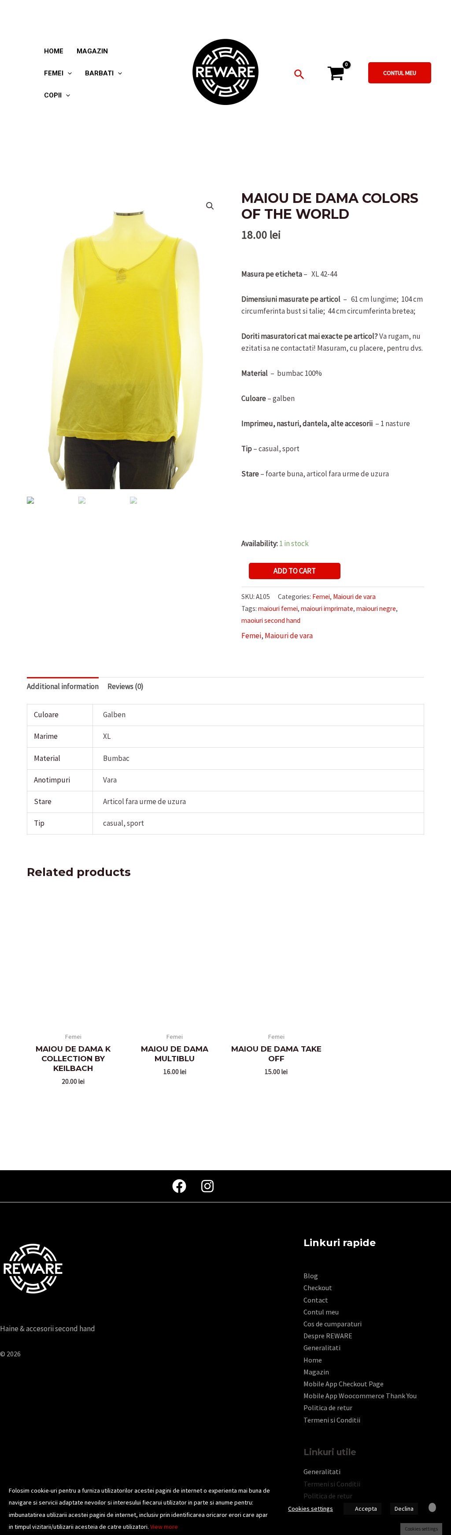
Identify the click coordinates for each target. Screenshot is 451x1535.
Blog (310, 1275)
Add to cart (295, 571)
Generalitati (321, 1347)
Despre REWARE (327, 1335)
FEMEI (53, 73)
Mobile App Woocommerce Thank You (360, 1395)
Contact (315, 1299)
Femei (321, 596)
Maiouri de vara (354, 596)
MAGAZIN (92, 51)
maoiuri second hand (270, 620)
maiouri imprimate (327, 608)
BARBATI (99, 73)
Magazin (316, 1371)
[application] (67, 73)
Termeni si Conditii (331, 1419)
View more (164, 1527)
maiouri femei (278, 608)
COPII (53, 95)
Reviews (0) (125, 686)
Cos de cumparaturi (332, 1323)
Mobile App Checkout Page (343, 1383)
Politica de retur (327, 1407)
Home (312, 1359)
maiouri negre (376, 608)
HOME (53, 51)
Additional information (63, 686)
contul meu (399, 73)
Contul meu (321, 1311)
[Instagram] (207, 1186)
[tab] (63, 686)
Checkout (317, 1287)
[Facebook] (179, 1186)
